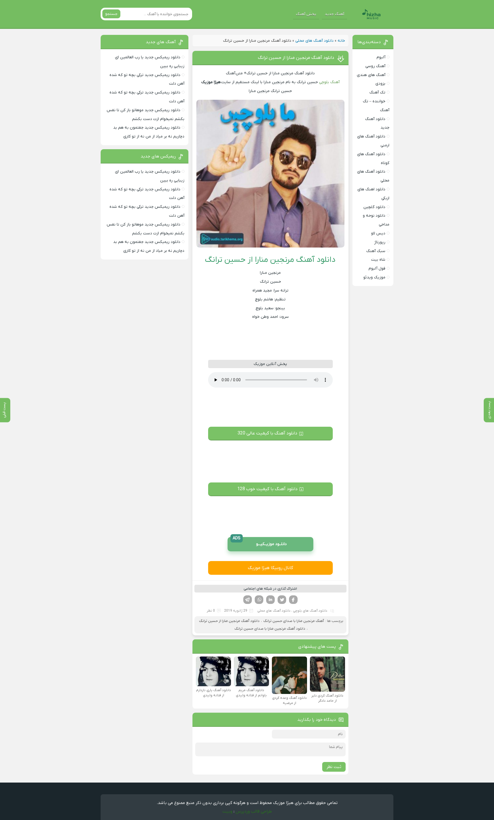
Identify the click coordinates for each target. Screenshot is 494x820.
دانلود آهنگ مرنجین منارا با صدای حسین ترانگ (269, 628)
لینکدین (270, 599)
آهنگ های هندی (371, 75)
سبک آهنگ (375, 251)
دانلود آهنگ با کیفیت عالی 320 (267, 433)
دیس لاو (378, 233)
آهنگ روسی (375, 66)
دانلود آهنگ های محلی (314, 40)
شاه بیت (378, 259)
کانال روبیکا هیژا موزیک (270, 568)
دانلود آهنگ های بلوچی (310, 610)
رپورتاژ (379, 242)
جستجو (111, 13)
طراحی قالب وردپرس (254, 811)
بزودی (380, 83)
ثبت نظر (333, 767)
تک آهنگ (377, 92)
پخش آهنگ (306, 14)
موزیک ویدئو (374, 277)
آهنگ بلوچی (329, 82)
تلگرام (247, 599)
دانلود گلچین (374, 207)
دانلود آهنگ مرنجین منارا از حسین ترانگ (296, 58)
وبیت (227, 811)
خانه (341, 40)
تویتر (282, 599)
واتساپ (259, 599)
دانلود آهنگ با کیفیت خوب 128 (267, 489)
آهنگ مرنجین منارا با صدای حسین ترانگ (293, 621)
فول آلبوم (376, 268)
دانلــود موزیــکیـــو (260, 542)
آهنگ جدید (334, 14)
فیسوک (293, 599)
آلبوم (381, 57)
